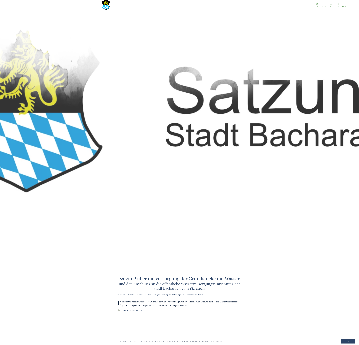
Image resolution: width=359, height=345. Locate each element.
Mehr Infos (217, 341)
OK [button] (348, 341)
